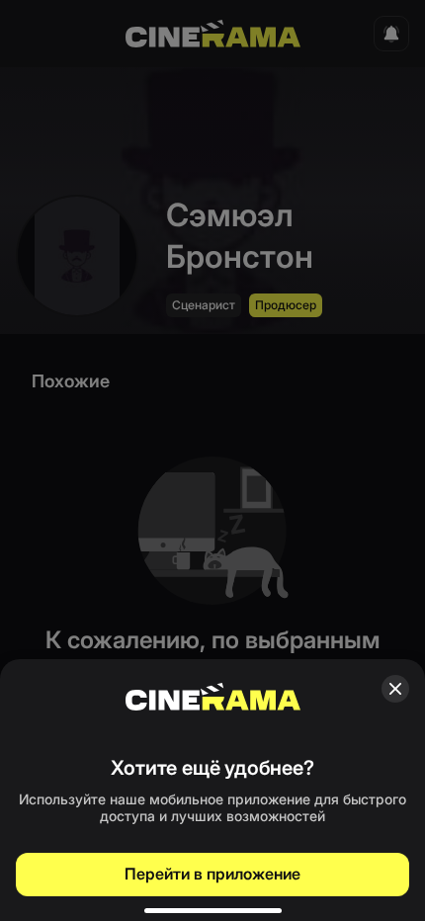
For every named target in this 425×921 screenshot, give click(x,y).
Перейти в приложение (212, 873)
